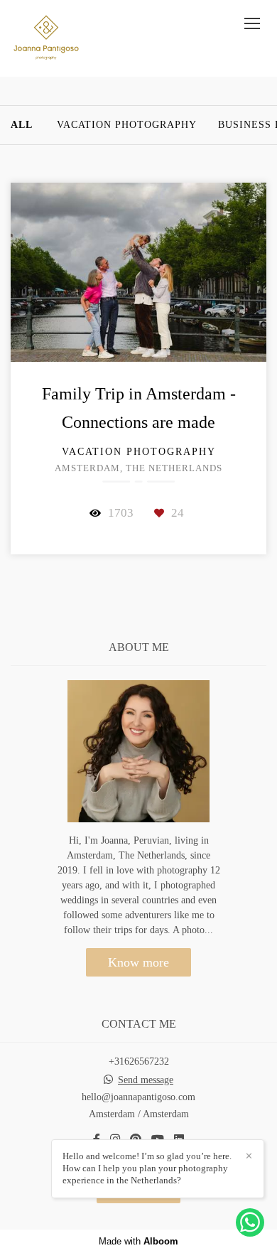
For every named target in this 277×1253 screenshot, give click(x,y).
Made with (138, 1241)
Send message (145, 1080)
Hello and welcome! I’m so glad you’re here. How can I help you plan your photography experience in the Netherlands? (147, 1168)
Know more (138, 962)
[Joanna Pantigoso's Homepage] (46, 38)
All (22, 125)
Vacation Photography (127, 125)
